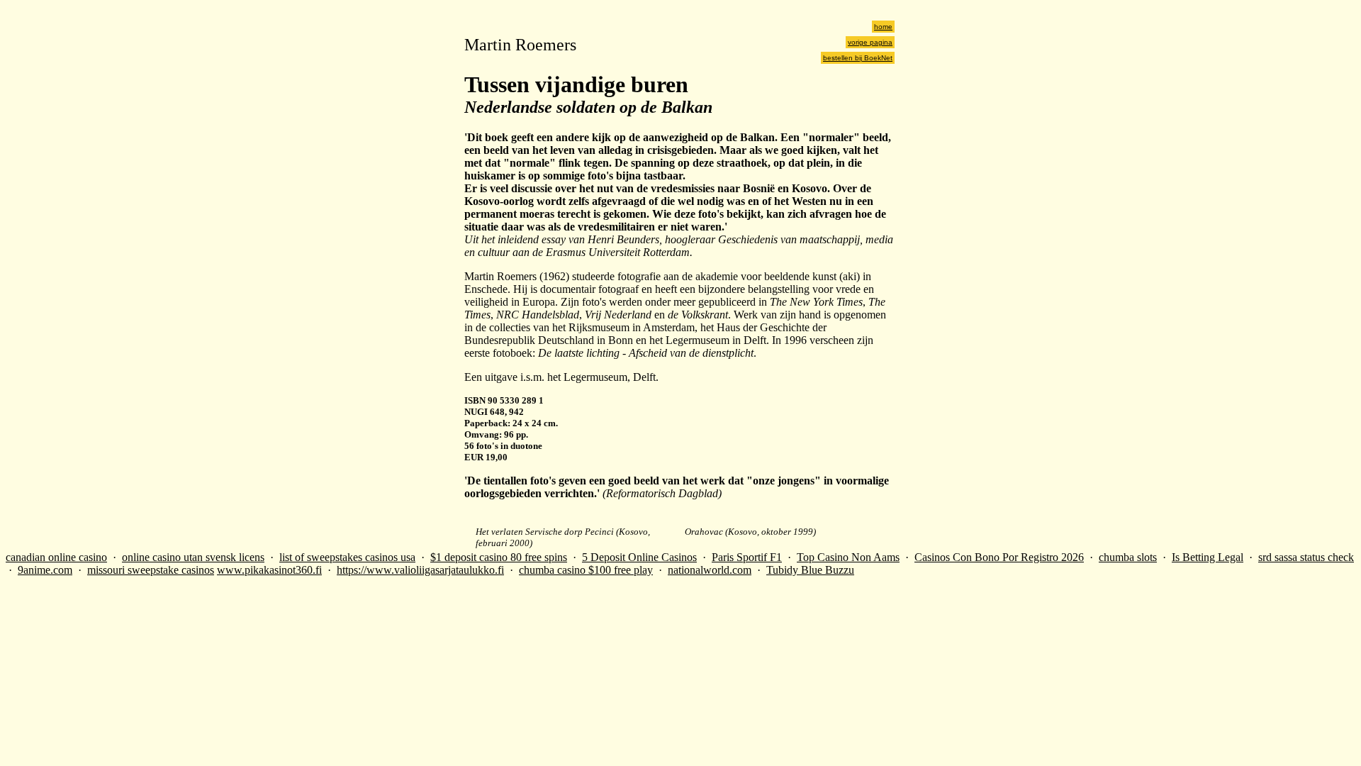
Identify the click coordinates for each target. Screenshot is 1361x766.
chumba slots (1128, 557)
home (883, 26)
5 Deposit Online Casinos (639, 557)
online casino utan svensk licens (193, 557)
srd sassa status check (1306, 557)
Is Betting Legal (1207, 557)
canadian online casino (56, 557)
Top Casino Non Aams (848, 557)
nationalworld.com (709, 570)
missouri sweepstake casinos (150, 570)
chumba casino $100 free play (586, 570)
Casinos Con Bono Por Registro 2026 (999, 557)
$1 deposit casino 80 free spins (498, 557)
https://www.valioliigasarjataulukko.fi (420, 570)
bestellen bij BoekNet (857, 58)
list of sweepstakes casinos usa (347, 557)
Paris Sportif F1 (747, 557)
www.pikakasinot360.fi (269, 570)
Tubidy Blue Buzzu (810, 570)
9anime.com (45, 570)
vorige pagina (870, 42)
